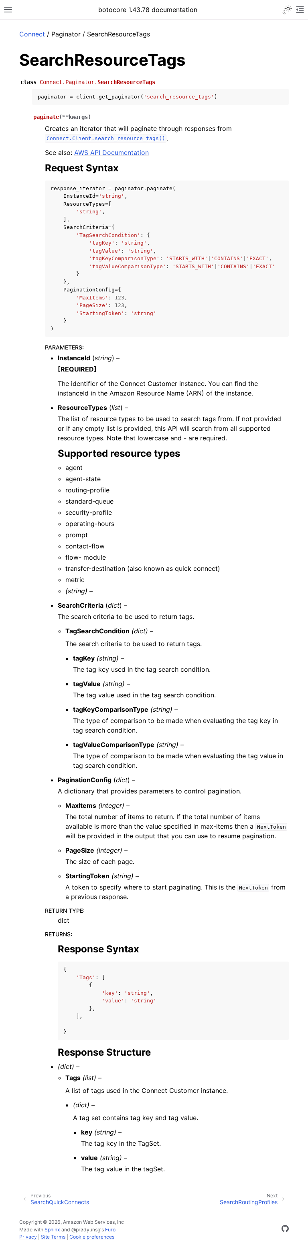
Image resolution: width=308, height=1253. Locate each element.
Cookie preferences (91, 1237)
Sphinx (52, 1230)
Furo (110, 1230)
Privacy (28, 1237)
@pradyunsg (85, 1230)
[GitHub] (285, 1230)
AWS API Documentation (111, 153)
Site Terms (53, 1237)
